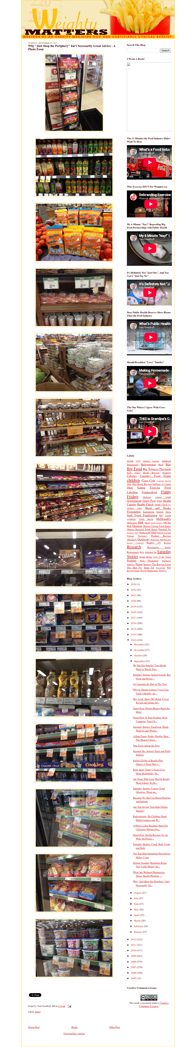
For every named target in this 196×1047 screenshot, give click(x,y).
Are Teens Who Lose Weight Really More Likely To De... (151, 781)
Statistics (131, 564)
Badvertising (148, 464)
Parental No (164, 529)
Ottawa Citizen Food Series (157, 526)
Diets (130, 487)
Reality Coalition (135, 543)
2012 (134, 939)
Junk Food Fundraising (142, 515)
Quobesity (143, 539)
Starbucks (166, 560)
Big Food (134, 468)
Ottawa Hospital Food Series (142, 529)
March (137, 920)
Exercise (155, 487)
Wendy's (163, 570)
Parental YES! (133, 532)
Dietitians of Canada (161, 484)
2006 (134, 972)
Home (74, 1027)
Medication (132, 522)
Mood (147, 522)
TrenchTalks (160, 567)
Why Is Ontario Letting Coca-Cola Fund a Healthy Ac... (151, 691)
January (138, 932)
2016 (134, 623)
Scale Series (146, 557)
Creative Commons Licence (154, 1004)
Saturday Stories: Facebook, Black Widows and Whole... (151, 728)
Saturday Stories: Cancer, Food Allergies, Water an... (149, 790)
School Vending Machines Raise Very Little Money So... (150, 864)
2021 (134, 595)
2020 (134, 600)
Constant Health (164, 480)
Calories (132, 476)
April (137, 915)
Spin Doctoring (149, 560)
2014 (134, 634)
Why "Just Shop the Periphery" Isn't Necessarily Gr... (151, 883)
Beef (160, 464)
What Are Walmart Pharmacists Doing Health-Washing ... (149, 874)
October (138, 655)
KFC (161, 515)
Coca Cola (148, 480)
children (133, 480)
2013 (134, 640)
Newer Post (34, 1027)
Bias (168, 464)
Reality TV (154, 542)
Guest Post (148, 501)
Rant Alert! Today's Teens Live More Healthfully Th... (149, 771)
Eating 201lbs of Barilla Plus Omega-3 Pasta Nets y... (148, 762)
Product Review (161, 536)
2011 (134, 945)
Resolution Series (159, 547)
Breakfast (166, 472)
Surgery (147, 564)
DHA (129, 484)
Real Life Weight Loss (161, 539)
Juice (168, 511)
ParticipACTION (148, 532)
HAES (159, 501)
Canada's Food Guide (155, 476)
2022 (134, 589)
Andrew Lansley (151, 461)
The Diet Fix (134, 567)
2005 (134, 978)
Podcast (130, 535)
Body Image (133, 472)
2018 (134, 612)
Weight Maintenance (149, 570)
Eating (38, 1011)
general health (163, 497)
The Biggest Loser (161, 564)
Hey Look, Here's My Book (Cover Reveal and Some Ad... (151, 700)
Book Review (151, 472)
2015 (134, 629)
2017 (134, 617)
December (139, 644)
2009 (134, 956)
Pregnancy (142, 535)
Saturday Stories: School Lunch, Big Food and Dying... (152, 676)
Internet (160, 511)
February (139, 926)
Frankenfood (149, 492)
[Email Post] (69, 1006)
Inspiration (148, 511)
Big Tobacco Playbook (157, 469)
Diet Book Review (142, 484)
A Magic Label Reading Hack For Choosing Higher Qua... (150, 827)
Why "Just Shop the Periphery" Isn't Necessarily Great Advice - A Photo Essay (72, 48)
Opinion (137, 526)
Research (134, 546)
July (136, 898)
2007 (134, 967)
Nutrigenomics (157, 522)
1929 (138, 461)
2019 (134, 606)
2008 (134, 961)
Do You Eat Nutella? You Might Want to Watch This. (149, 667)
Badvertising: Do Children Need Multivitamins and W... (150, 818)
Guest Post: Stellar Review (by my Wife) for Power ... (150, 837)
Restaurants (133, 552)
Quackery (132, 539)
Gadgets (147, 497)
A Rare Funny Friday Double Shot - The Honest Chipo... (151, 738)
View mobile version (74, 1033)
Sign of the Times (162, 556)
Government (134, 501)
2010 (134, 950)
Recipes (167, 542)
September (139, 661)
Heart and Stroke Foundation (149, 509)
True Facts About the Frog (146, 745)
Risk (142, 552)
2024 (134, 584)
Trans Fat (149, 567)
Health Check (145, 504)
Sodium (131, 560)
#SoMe (130, 461)
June (136, 903)
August (138, 892)
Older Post (114, 1027)
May (136, 909)
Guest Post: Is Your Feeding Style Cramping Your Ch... (150, 719)
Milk (141, 522)
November (139, 650)
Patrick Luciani (164, 532)
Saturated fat (150, 552)
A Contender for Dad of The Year (150, 684)
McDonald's (163, 519)
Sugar (139, 564)
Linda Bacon (146, 519)
